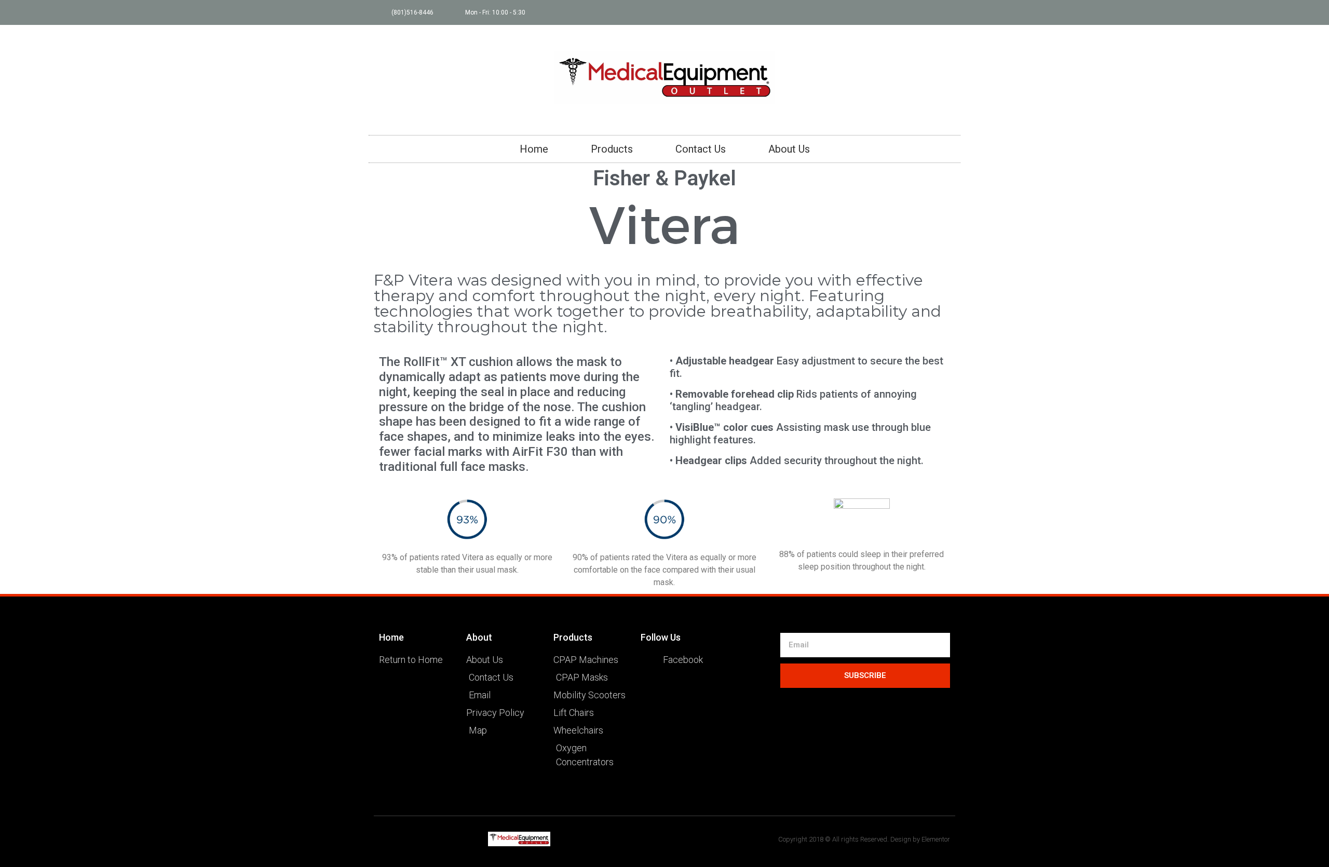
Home (534, 149)
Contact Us (700, 149)
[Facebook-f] (948, 12)
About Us (789, 149)
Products (612, 149)
